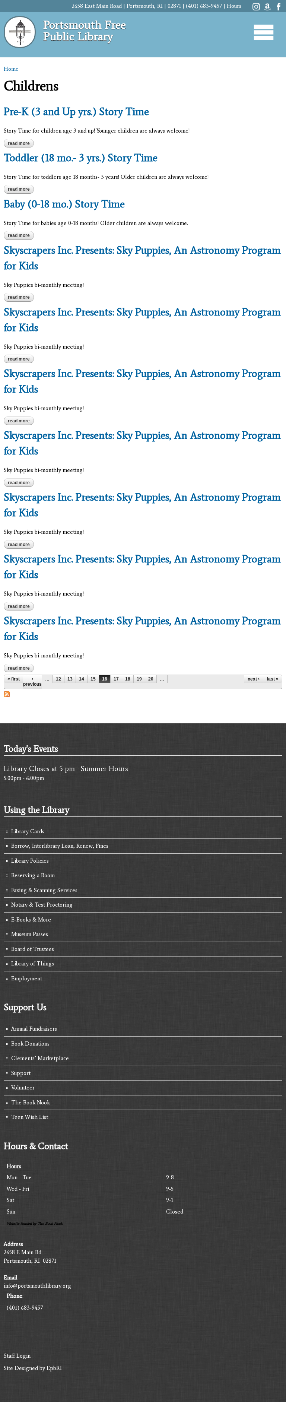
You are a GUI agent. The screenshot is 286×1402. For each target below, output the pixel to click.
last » (273, 679)
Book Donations (30, 1043)
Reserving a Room (33, 875)
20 (150, 679)
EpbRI (54, 1368)
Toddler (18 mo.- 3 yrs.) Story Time (81, 157)
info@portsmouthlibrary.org (37, 1285)
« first (13, 679)
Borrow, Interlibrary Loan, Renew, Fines (59, 846)
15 (93, 679)
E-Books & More (31, 919)
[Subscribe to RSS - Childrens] (7, 693)
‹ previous (32, 681)
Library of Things (32, 963)
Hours (234, 6)
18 (127, 679)
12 (58, 679)
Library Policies (30, 860)
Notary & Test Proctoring (42, 904)
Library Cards (27, 831)
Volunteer (23, 1087)
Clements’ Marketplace (40, 1058)
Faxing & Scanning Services (44, 890)
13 (70, 679)
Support (21, 1073)
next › (254, 679)
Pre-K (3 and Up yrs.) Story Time (76, 111)
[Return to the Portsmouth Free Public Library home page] (20, 44)
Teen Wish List (29, 1117)
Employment (26, 978)
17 (116, 679)
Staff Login (17, 1355)
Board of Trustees (32, 949)
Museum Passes (29, 934)
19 (139, 679)
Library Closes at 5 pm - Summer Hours (66, 768)
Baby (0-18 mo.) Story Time (64, 203)
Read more (21, 143)
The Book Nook (30, 1102)
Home (11, 69)
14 (81, 679)
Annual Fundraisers (34, 1028)
